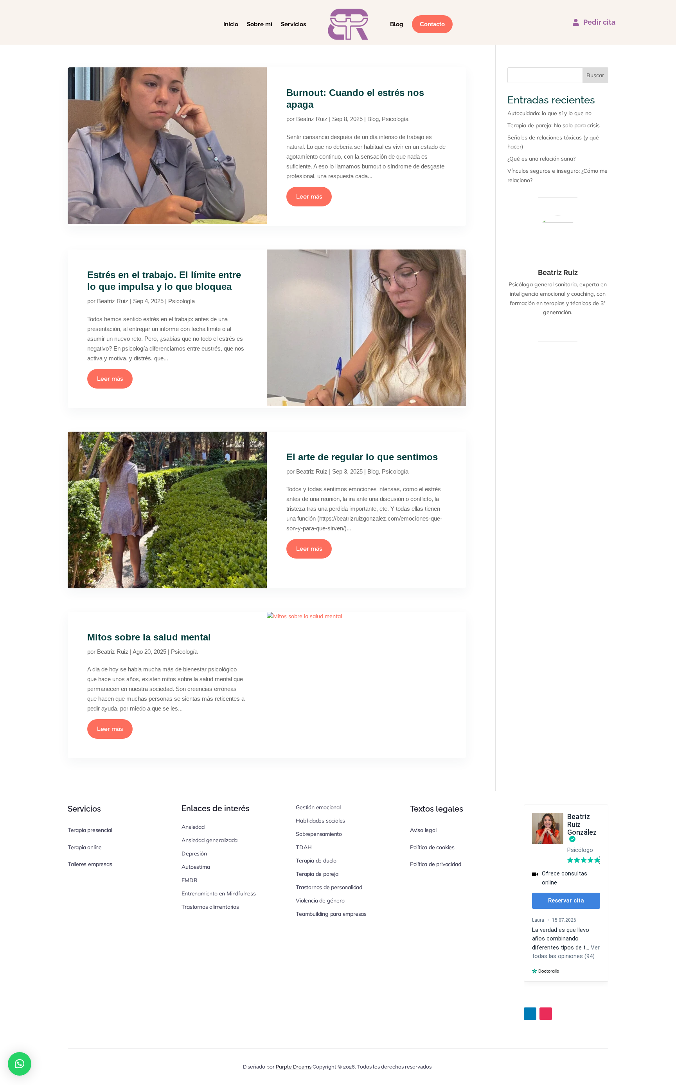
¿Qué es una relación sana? (541, 158)
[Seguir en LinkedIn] (530, 1013)
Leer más (309, 196)
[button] (19, 1064)
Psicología (395, 119)
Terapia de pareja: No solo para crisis (553, 125)
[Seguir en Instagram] (545, 1013)
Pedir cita (599, 22)
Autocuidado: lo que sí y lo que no (549, 113)
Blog (396, 24)
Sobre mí (259, 24)
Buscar (595, 75)
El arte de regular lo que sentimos (362, 457)
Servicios (293, 24)
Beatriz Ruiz (311, 119)
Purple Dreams (293, 1067)
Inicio (230, 24)
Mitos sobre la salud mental (149, 637)
